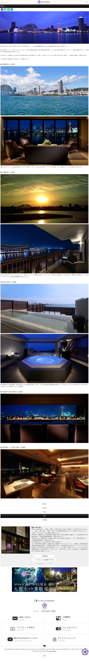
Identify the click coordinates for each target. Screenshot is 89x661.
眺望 (44, 516)
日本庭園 (44, 520)
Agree (44, 655)
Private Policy (52, 651)
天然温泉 (44, 508)
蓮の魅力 (44, 504)
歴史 (44, 512)
